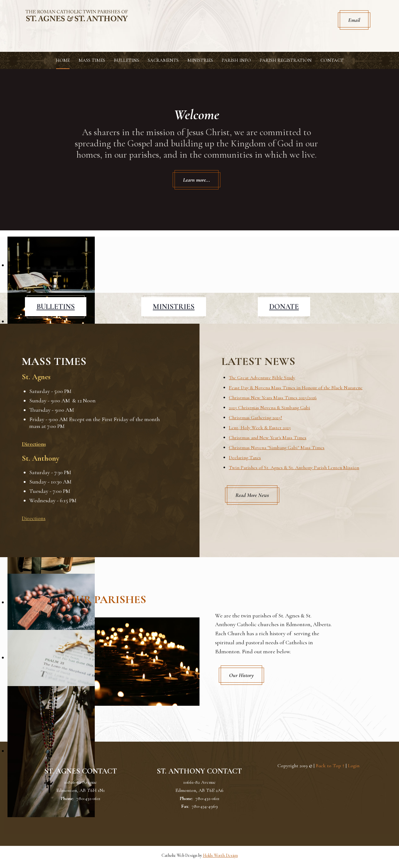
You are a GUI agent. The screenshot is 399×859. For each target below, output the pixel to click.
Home (63, 60)
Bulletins (126, 60)
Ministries (200, 60)
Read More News (252, 495)
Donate (284, 306)
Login (353, 766)
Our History (241, 675)
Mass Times (92, 60)
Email (354, 20)
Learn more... (196, 179)
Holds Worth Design (220, 855)
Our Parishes (106, 599)
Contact (332, 60)
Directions (34, 443)
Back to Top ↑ (330, 766)
